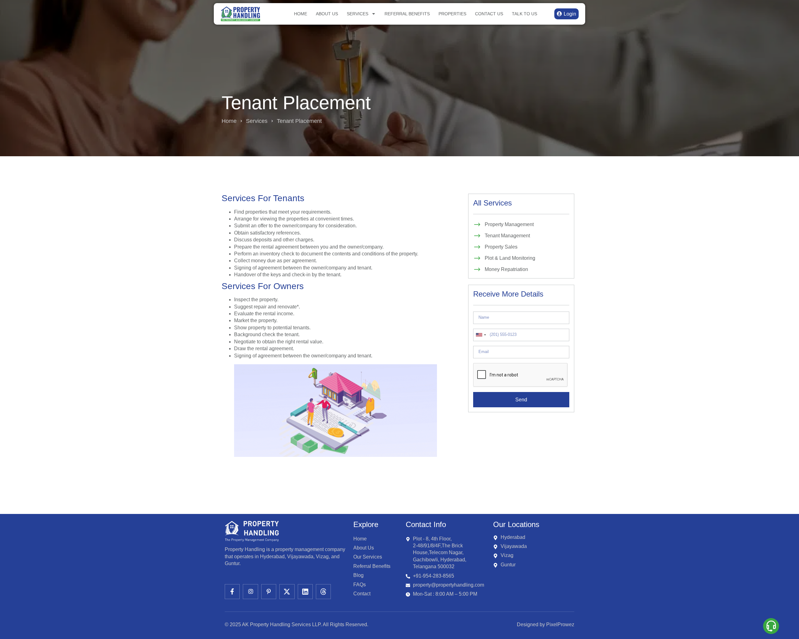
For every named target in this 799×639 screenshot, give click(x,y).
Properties (452, 13)
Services (357, 13)
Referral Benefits (407, 13)
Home (300, 13)
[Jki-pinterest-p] (268, 591)
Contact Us (489, 13)
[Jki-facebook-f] (232, 591)
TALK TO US (524, 13)
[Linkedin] (305, 591)
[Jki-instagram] (250, 591)
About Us (327, 13)
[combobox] (480, 335)
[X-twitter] (286, 591)
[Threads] (323, 591)
